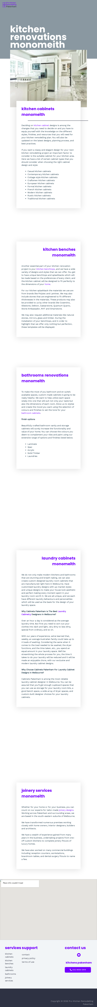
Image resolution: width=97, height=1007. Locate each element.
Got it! (85, 5)
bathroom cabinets (30, 413)
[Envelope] (79, 955)
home (47, 284)
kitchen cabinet (41, 125)
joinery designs (66, 810)
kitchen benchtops (45, 269)
